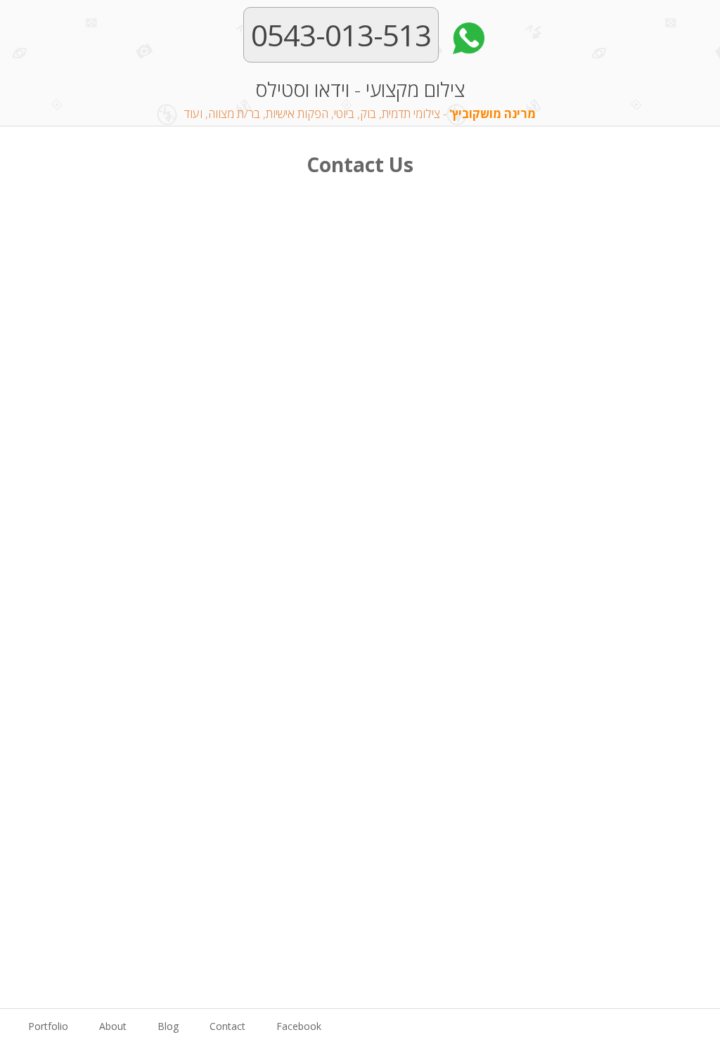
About (113, 1026)
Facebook (298, 1026)
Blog (168, 1026)
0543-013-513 (341, 35)
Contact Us (360, 164)
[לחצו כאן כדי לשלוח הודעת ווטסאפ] (465, 35)
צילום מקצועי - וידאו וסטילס (360, 99)
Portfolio (48, 1026)
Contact (227, 1026)
